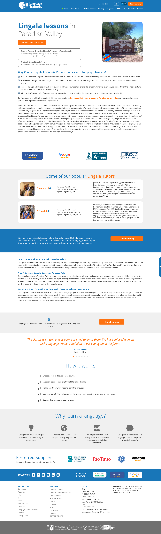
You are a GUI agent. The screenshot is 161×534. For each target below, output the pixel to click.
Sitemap (21, 517)
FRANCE (53, 517)
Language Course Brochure (28, 514)
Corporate (111, 9)
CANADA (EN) (55, 496)
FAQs (119, 9)
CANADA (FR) (66, 496)
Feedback (21, 511)
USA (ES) (61, 494)
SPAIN (52, 511)
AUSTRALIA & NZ (56, 502)
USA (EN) (53, 494)
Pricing (101, 9)
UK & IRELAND (55, 499)
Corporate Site (23, 508)
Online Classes (90, 9)
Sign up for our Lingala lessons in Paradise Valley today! (44, 238)
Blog (19, 502)
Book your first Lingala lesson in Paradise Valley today (94, 98)
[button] (73, 360)
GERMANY (53, 508)
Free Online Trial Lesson (133, 9)
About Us (21, 496)
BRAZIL (52, 505)
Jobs (19, 499)
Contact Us (22, 493)
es (125, 4)
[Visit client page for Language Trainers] (91, 532)
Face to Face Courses (72, 9)
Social (20, 505)
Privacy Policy (23, 520)
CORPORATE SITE (56, 520)
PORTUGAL (54, 514)
